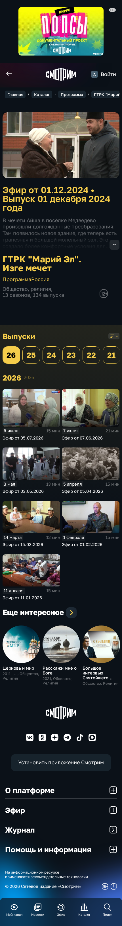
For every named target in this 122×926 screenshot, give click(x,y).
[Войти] (94, 74)
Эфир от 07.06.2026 (82, 437)
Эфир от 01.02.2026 (82, 544)
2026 (29, 377)
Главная (15, 94)
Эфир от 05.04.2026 (82, 491)
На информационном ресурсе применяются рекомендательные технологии (46, 874)
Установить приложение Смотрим (61, 762)
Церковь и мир (18, 668)
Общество (15, 289)
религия (41, 289)
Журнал (20, 829)
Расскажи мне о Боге (60, 670)
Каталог (42, 94)
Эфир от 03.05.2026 (23, 491)
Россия (40, 279)
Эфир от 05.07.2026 (23, 437)
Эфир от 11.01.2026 (22, 597)
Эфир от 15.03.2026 (23, 544)
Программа (72, 94)
